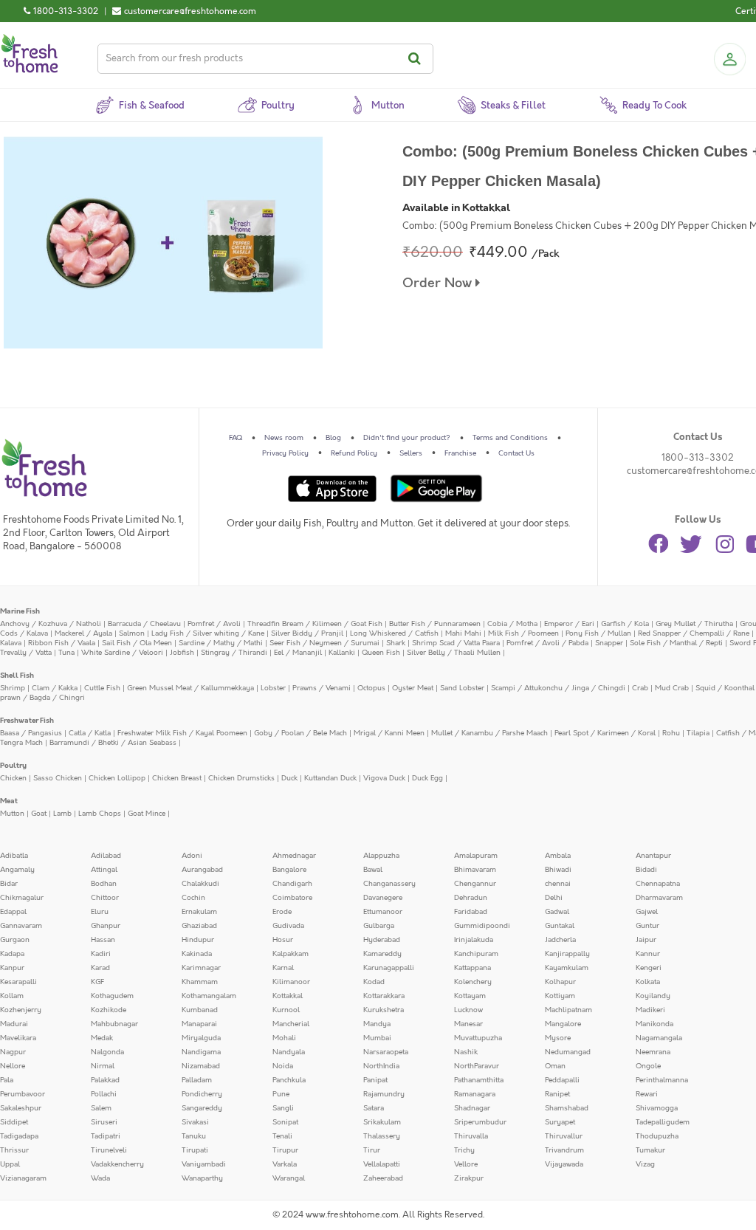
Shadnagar (472, 1108)
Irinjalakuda (473, 940)
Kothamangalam (209, 996)
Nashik (466, 1052)
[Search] (417, 58)
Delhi (554, 898)
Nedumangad (568, 1052)
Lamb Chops (99, 813)
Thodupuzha (657, 1136)
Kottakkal (287, 996)
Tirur (371, 1150)
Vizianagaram (23, 1178)
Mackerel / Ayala (83, 633)
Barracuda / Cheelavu (144, 624)
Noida (282, 1066)
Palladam (197, 1080)
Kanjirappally (567, 954)
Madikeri (650, 1010)
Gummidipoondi (482, 926)
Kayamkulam (566, 968)
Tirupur (285, 1150)
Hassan (103, 940)
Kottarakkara (384, 996)
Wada (100, 1178)
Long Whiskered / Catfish (394, 633)
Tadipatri (105, 1136)
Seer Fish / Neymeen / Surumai (324, 643)
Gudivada (288, 926)
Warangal (288, 1178)
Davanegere (382, 898)
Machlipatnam (568, 1010)
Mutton (12, 813)
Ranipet (557, 1094)
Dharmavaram (659, 898)
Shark (395, 643)
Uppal (10, 1164)
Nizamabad (201, 1066)
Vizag (645, 1164)
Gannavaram (21, 926)
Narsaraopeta (385, 1052)
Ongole (648, 1066)
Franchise (460, 453)
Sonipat (285, 1122)
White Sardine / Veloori (122, 652)
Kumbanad (200, 1010)
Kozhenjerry (20, 1010)
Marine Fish (20, 611)
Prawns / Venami (321, 688)
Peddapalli (562, 1080)
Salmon (132, 633)
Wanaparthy (202, 1178)
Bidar (9, 884)
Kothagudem (112, 996)
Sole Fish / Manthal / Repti (676, 643)
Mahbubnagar (114, 1024)
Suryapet (560, 1122)
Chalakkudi (200, 884)
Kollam (12, 996)
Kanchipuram (476, 954)
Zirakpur (469, 1178)
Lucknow (468, 1010)
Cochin (193, 898)
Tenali (282, 1136)
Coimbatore (292, 898)
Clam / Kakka (55, 688)
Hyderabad (381, 940)
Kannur (648, 954)
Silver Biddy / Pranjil (307, 633)
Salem (101, 1108)
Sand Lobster (462, 688)
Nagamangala (659, 1038)
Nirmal (102, 1066)
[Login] (729, 59)
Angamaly (17, 870)
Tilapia (698, 733)
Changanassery (389, 884)
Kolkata (648, 982)
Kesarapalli (18, 982)
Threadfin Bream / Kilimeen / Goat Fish (314, 624)
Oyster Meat (412, 688)
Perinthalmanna (662, 1080)
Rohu (671, 733)
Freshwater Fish (27, 720)
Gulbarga (378, 926)
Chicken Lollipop (117, 778)
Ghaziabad (199, 926)
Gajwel (647, 912)
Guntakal (559, 926)
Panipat (375, 1080)
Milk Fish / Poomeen (523, 633)
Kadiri (101, 954)
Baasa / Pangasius (31, 733)
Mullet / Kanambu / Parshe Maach (489, 733)
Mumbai (377, 1038)
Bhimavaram (475, 870)
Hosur (282, 940)
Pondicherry (202, 1094)
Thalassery (381, 1136)
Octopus (371, 688)
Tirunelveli (109, 1150)
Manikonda (654, 1024)
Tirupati (195, 1150)
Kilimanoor (291, 982)
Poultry (13, 765)
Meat (9, 801)
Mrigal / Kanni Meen (389, 733)
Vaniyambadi (204, 1164)
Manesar (468, 1024)
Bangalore (289, 870)
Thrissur (14, 1150)
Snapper (609, 643)
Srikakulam (382, 1122)
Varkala (284, 1164)
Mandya (377, 1024)
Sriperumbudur (480, 1122)
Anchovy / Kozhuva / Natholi (50, 624)
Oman (555, 1066)
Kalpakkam (290, 954)
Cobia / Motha (512, 624)
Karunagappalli (388, 968)
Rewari (647, 1094)
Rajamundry (384, 1094)
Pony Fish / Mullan (598, 633)
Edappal (13, 912)
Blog (333, 438)
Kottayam (470, 996)
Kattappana (472, 968)
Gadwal (557, 912)
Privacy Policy (285, 453)
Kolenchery (473, 982)
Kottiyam (560, 996)
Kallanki (342, 652)
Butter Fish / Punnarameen (435, 624)
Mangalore (563, 1024)
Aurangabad (202, 870)
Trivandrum (564, 1150)
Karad (100, 968)
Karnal (283, 968)
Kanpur (12, 968)
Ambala (558, 856)
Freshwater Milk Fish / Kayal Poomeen (182, 733)
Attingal (104, 870)
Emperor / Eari (569, 624)
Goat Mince (146, 813)
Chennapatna (658, 884)
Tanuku (194, 1136)
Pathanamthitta (479, 1080)
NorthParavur (476, 1066)
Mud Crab (672, 688)
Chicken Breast (177, 778)
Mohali (284, 1038)
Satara (373, 1108)
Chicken (13, 778)
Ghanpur (105, 926)
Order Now (438, 283)
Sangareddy (202, 1108)
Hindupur (198, 940)
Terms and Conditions (510, 438)
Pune (280, 1094)
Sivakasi (195, 1122)
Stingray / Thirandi (234, 652)
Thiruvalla (471, 1136)
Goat (39, 813)
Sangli (283, 1108)
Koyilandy (653, 996)
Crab (640, 688)
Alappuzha (381, 856)
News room (283, 438)
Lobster (273, 688)
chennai (558, 884)
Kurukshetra (383, 1010)
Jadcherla (560, 940)
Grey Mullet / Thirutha (694, 624)
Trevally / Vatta (26, 652)
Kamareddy (382, 954)
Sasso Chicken (57, 778)
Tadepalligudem (663, 1122)
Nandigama (201, 1052)
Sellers (410, 453)
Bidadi (646, 870)
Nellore (12, 1066)
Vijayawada (564, 1164)
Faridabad (470, 912)
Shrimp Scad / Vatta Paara (456, 643)
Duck (289, 778)
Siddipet (14, 1122)
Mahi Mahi (463, 633)
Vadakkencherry (117, 1164)
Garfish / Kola (625, 624)
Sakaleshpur (20, 1108)
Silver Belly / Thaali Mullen (454, 652)
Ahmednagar (294, 856)
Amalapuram (476, 856)
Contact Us (516, 453)
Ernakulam (199, 912)
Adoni (192, 856)
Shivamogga (657, 1108)
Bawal (372, 870)
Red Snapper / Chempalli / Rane (693, 633)
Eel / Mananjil (298, 652)
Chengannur (475, 884)
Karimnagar (201, 968)
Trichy (464, 1150)
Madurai (14, 1024)
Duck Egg (427, 778)
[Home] (29, 40)
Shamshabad (566, 1108)
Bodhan (104, 884)
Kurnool (286, 1010)
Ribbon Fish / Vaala (61, 643)
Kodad (374, 982)
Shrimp (12, 688)
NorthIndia (381, 1066)
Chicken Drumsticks (241, 778)
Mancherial (290, 1024)
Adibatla (14, 856)
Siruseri (104, 1122)
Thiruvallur (564, 1136)
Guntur (647, 926)
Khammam (200, 982)
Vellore (466, 1164)
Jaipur (646, 940)
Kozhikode (108, 1010)
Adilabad (106, 856)
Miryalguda (201, 1038)
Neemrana (653, 1052)
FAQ (235, 438)
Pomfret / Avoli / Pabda (547, 643)
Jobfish (182, 652)
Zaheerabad (383, 1178)
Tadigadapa (19, 1136)
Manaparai (199, 1024)
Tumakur (650, 1150)
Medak (102, 1038)
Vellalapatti (381, 1164)
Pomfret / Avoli (214, 624)
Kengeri (649, 968)
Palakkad (105, 1080)
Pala (6, 1080)
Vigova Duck (384, 778)
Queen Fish (381, 652)
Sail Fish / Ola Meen (137, 643)
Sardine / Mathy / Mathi (221, 643)
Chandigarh (292, 884)
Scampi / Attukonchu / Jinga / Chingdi (558, 688)
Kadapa (12, 954)
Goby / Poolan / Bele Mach (300, 733)
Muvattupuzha (478, 1038)
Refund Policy (354, 453)
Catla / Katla (90, 733)
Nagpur (13, 1052)
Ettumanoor (382, 912)
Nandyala (288, 1052)
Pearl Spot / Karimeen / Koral (605, 733)
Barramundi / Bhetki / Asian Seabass (112, 743)
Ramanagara (474, 1094)
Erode (282, 912)
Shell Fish (17, 675)
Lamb (62, 813)
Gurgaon (15, 940)
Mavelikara (18, 1038)
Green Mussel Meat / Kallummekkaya (190, 688)
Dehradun (470, 898)
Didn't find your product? (406, 438)
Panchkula (289, 1080)
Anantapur (653, 856)
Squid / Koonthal (725, 688)
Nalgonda (107, 1052)
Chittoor (105, 898)
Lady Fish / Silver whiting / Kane (207, 633)
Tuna (66, 652)
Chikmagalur (22, 898)
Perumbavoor (22, 1094)
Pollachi (104, 1094)
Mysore (558, 1038)
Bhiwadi (558, 870)
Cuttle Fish (102, 688)
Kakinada (197, 954)
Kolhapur (560, 982)
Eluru (100, 912)
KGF (97, 982)
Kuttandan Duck (330, 778)
